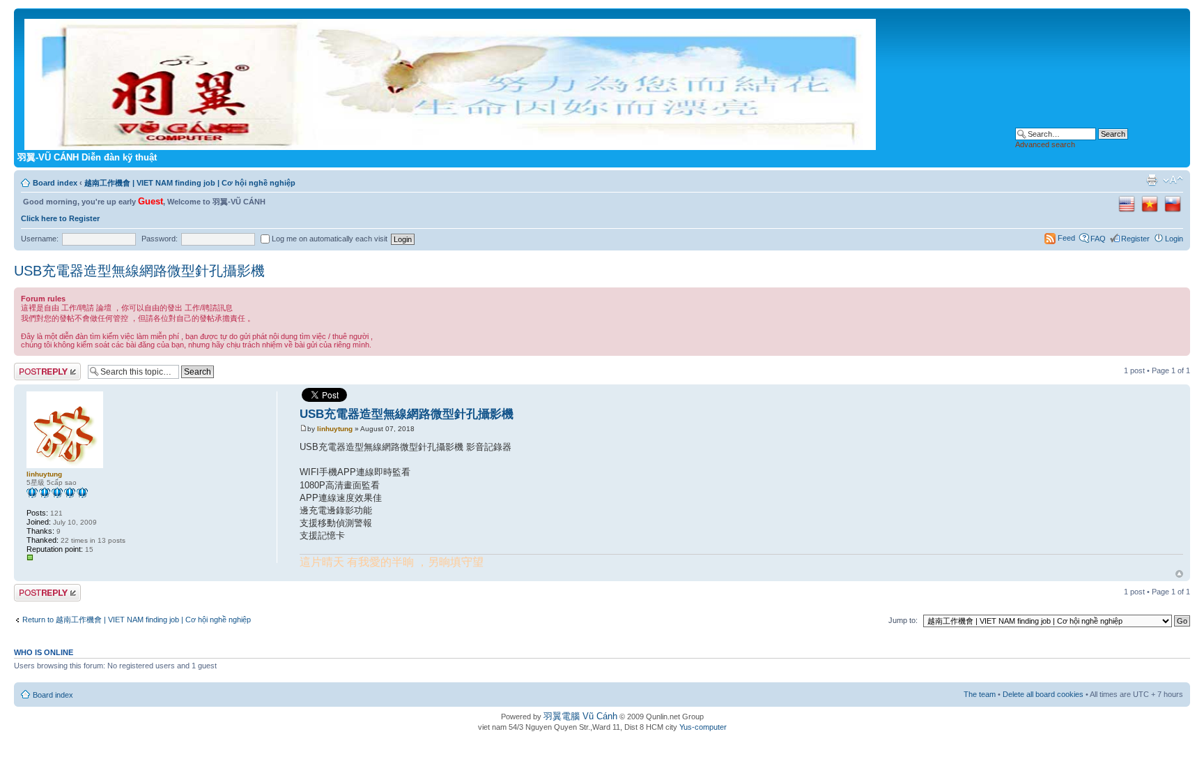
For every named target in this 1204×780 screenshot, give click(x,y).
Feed (1066, 238)
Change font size (1173, 180)
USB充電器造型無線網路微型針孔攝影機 (139, 270)
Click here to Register (60, 218)
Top (1179, 574)
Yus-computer (703, 727)
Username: (40, 238)
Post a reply (34, 367)
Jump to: (903, 620)
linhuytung (335, 429)
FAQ (1098, 238)
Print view (1151, 180)
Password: (159, 238)
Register (1135, 238)
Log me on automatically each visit (328, 238)
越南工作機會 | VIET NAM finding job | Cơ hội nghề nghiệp (189, 183)
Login (1174, 238)
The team (980, 694)
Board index (55, 183)
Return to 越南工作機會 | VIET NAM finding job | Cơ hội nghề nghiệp (136, 619)
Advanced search (1045, 144)
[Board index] (451, 81)
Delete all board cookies (1043, 694)
